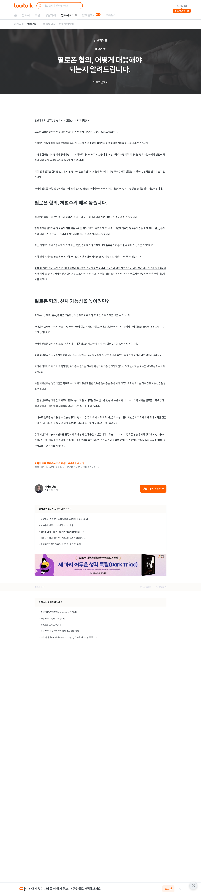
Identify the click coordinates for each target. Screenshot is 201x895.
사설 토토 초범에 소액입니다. (53, 618)
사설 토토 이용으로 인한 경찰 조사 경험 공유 (60, 631)
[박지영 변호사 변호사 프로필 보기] (39, 488)
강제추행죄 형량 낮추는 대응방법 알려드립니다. (61, 544)
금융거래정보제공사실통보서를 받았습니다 (59, 612)
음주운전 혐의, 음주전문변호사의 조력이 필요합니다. (63, 538)
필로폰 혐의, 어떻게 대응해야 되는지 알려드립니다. (62, 531)
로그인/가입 (182, 5)
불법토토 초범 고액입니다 (52, 625)
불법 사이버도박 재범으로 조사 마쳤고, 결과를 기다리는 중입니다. (69, 637)
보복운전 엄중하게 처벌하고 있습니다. (57, 525)
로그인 (168, 888)
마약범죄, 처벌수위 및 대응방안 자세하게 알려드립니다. (65, 519)
